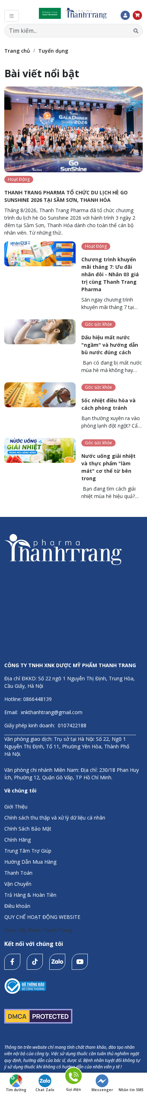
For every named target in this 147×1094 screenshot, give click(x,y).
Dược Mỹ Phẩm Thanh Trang (38, 930)
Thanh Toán (18, 872)
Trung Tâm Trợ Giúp (27, 850)
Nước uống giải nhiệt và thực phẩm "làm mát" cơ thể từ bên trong (108, 467)
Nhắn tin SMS (130, 1089)
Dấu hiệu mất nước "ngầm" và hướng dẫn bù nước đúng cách (109, 345)
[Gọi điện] (73, 1077)
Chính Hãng (17, 839)
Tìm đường (16, 1089)
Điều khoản (17, 905)
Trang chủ (17, 50)
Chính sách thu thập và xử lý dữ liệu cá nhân (54, 817)
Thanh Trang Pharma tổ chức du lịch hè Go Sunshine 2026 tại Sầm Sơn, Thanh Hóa (66, 196)
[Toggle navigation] (11, 16)
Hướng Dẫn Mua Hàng (30, 861)
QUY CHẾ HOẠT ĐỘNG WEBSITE (42, 917)
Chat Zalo (44, 1089)
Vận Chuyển (17, 883)
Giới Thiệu (15, 806)
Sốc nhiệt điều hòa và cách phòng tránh (108, 404)
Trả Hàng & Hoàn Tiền (30, 894)
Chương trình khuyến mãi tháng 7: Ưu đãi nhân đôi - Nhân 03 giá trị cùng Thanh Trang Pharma (110, 274)
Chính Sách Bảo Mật (27, 828)
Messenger (102, 1089)
